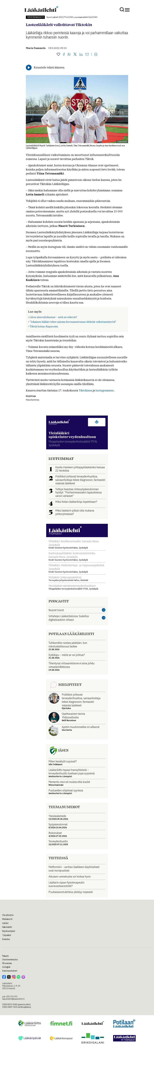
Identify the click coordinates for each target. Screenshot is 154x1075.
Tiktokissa (85, 390)
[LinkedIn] (81, 54)
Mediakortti (7, 919)
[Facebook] (64, 54)
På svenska (7, 963)
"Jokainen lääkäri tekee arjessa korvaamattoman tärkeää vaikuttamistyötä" (73, 321)
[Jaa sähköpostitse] (87, 54)
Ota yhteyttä (7, 915)
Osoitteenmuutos (10, 959)
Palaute (5, 956)
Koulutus (6, 939)
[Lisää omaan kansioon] (58, 54)
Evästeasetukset (9, 970)
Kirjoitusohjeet (8, 931)
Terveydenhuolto (35, 17)
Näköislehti (7, 927)
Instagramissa (104, 390)
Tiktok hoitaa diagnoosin (44, 326)
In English (6, 967)
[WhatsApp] (69, 54)
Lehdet (5, 923)
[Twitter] (75, 54)
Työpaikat (6, 935)
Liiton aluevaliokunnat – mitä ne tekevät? (53, 317)
